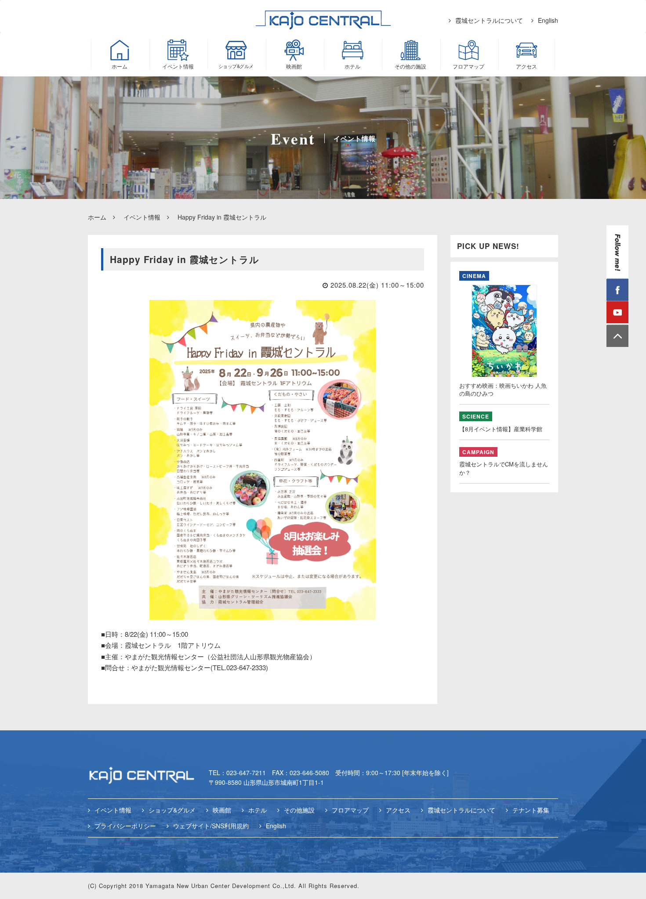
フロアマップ (350, 809)
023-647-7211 (246, 772)
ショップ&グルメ (172, 809)
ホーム (97, 217)
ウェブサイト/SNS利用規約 (211, 825)
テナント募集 (530, 809)
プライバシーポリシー (125, 825)
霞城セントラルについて (489, 20)
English (548, 20)
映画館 (222, 809)
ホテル (257, 809)
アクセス (398, 809)
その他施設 (299, 809)
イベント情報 (141, 217)
